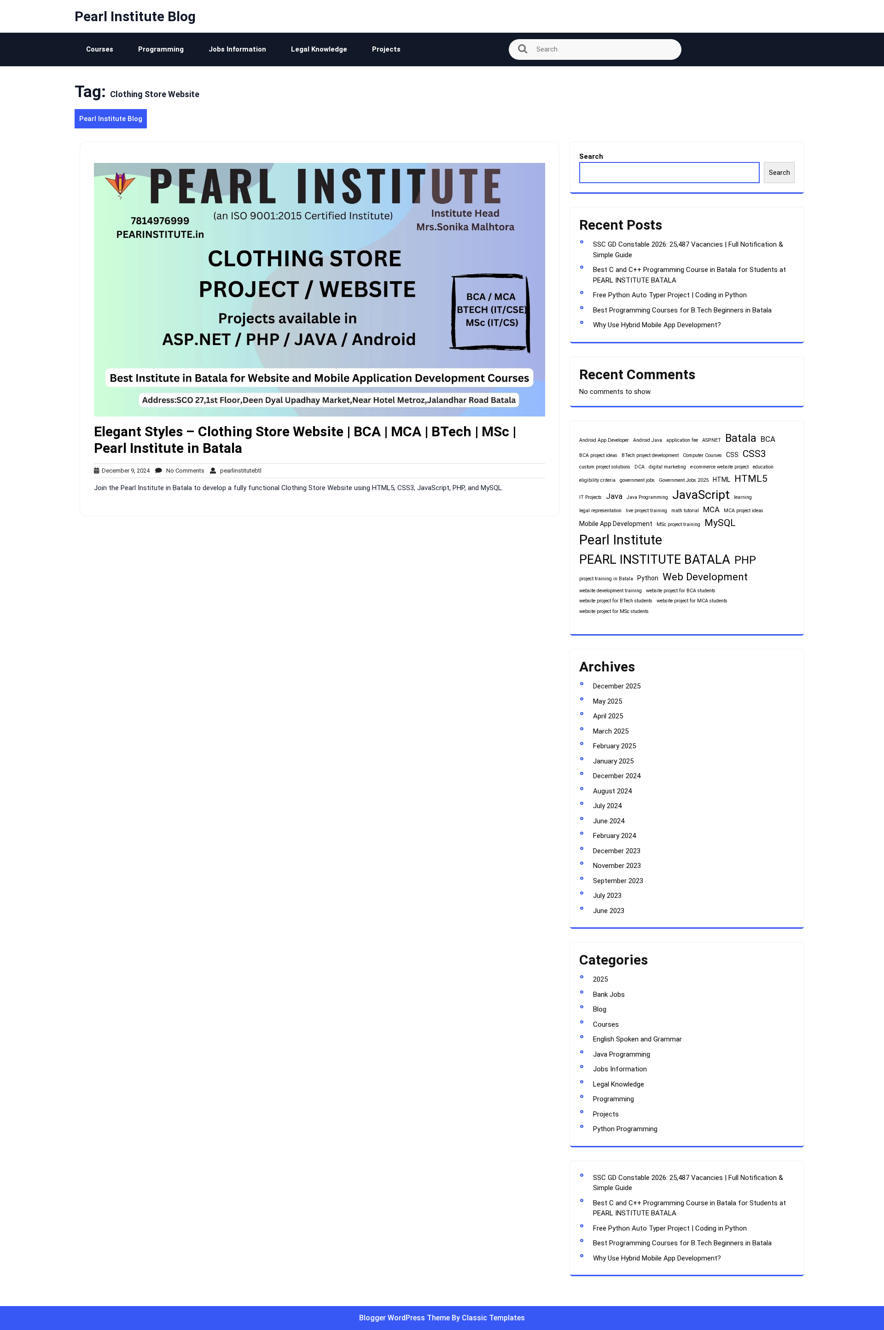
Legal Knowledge (319, 49)
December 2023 (616, 851)
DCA (639, 467)
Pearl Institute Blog (135, 16)
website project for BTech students (615, 601)
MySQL (720, 522)
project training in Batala (606, 579)
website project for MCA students (692, 601)
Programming (161, 49)
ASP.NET (711, 440)
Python (647, 578)
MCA (711, 509)
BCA (768, 439)
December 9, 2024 (124, 470)
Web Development (705, 577)
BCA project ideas (598, 455)
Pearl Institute (620, 540)
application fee (682, 440)
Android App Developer (604, 440)
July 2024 (607, 806)
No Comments (183, 470)
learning (743, 497)
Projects (386, 49)
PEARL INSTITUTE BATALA (654, 559)
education (763, 467)
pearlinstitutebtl (239, 470)
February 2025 (614, 746)
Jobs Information (237, 49)
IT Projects (590, 497)
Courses (99, 49)
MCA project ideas (743, 511)
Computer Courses (702, 455)
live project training (646, 511)
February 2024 (614, 836)
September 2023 (618, 881)
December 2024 (616, 776)
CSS (732, 454)
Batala (740, 438)
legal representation (600, 511)
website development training (610, 591)
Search (591, 156)
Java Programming (647, 497)
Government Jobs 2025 (684, 480)
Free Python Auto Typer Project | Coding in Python (670, 295)
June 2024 (608, 821)
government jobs (637, 480)
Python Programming (625, 1129)
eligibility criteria (597, 480)
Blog (599, 1009)
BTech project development (650, 455)
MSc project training (678, 524)
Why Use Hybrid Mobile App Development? (657, 325)
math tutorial (685, 511)
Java (614, 496)
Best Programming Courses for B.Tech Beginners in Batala (682, 310)
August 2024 (612, 791)
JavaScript (701, 495)
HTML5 (751, 478)
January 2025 (613, 761)
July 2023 (607, 895)
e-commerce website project (719, 467)
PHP (745, 560)
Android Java (647, 440)
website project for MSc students (614, 611)
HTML (721, 479)
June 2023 (608, 911)
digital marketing (667, 467)
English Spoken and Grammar (637, 1039)
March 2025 (610, 731)
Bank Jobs (609, 994)
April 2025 (608, 716)
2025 (600, 979)
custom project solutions (604, 467)
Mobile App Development (615, 523)
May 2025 (607, 701)
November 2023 (617, 866)
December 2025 (616, 686)
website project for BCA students (680, 591)
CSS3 (754, 453)
